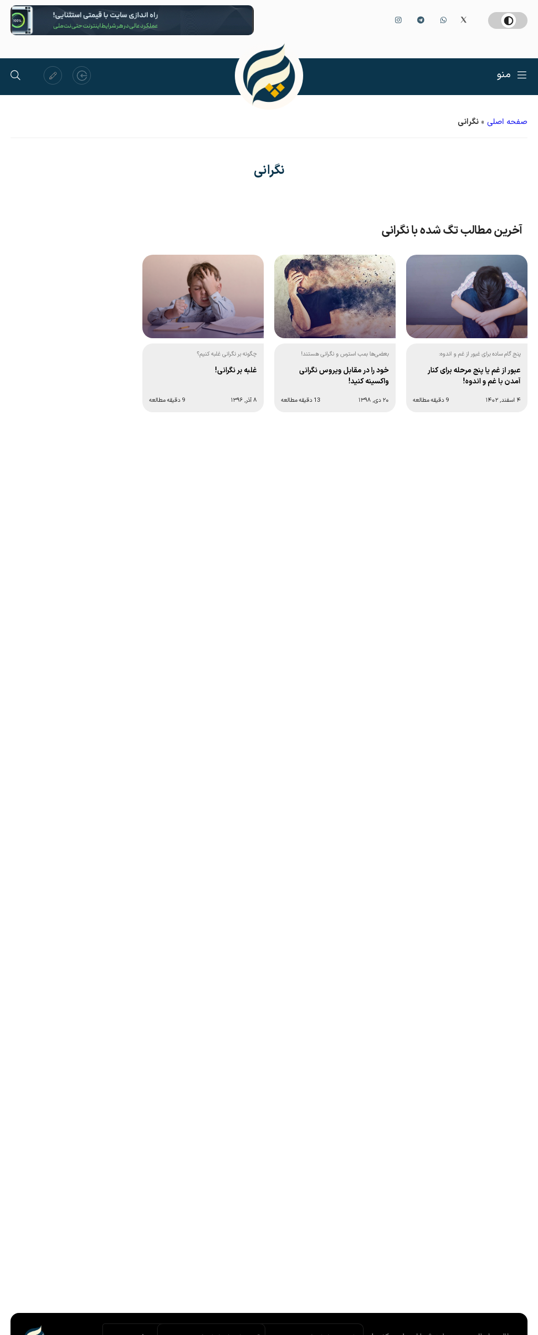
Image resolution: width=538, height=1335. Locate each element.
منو (504, 74)
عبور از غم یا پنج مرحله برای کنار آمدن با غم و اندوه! (474, 376)
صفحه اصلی (507, 122)
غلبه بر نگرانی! (236, 370)
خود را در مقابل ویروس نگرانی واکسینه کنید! (344, 376)
